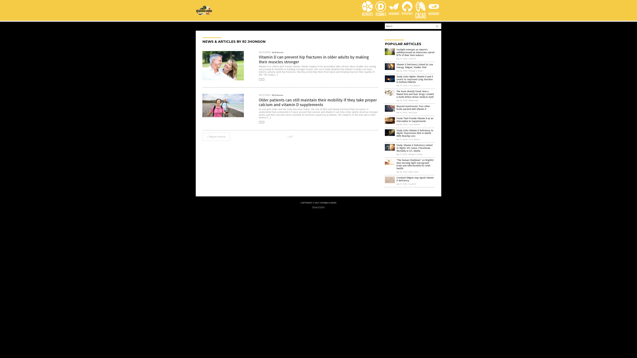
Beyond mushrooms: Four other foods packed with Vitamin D (413, 108)
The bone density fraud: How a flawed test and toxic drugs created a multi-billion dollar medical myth (415, 94)
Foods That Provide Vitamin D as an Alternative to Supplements (414, 120)
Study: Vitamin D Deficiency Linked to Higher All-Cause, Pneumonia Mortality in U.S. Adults (414, 148)
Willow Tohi (413, 100)
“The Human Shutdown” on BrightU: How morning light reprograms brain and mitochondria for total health (415, 164)
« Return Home (216, 136)
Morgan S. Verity (416, 71)
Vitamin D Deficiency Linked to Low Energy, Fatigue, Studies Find (414, 66)
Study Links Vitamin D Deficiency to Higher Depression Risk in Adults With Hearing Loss (414, 133)
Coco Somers (414, 86)
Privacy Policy (318, 207)
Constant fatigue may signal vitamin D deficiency (415, 179)
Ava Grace (413, 113)
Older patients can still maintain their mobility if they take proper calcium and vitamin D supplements (318, 102)
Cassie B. (412, 59)
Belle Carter (414, 172)
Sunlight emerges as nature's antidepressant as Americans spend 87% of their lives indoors (415, 52)
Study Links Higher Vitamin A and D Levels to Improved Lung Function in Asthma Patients (414, 79)
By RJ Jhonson (277, 52)
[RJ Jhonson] (204, 14)
